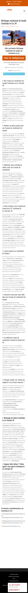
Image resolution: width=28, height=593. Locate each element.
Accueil (2, 26)
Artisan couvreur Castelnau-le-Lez (11, 526)
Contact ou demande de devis (14, 74)
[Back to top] (24, 589)
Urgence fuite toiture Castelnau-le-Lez (12, 523)
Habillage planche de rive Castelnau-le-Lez (13, 521)
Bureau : (14, 1)
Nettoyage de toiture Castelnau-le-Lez (12, 517)
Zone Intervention (14, 574)
